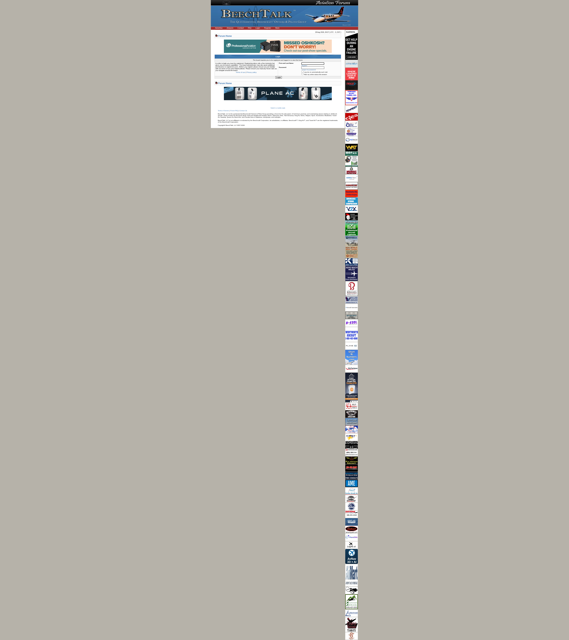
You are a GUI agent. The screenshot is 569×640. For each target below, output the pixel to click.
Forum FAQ (234, 110)
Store (277, 28)
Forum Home (225, 36)
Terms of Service (223, 110)
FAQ (249, 28)
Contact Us (243, 110)
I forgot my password (309, 70)
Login (257, 28)
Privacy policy (252, 72)
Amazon (230, 28)
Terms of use (240, 72)
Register (267, 28)
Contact (241, 28)
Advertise (219, 28)
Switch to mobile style (278, 108)
